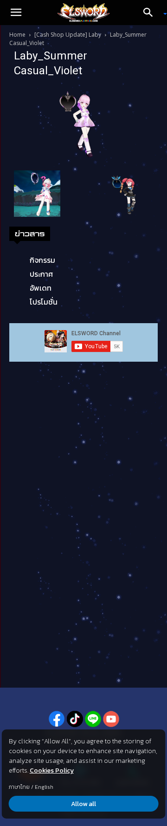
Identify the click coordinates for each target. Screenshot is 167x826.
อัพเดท (40, 287)
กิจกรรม (42, 260)
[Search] (151, 12)
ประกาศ (41, 274)
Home (17, 35)
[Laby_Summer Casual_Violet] (83, 125)
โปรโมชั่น (44, 301)
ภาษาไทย (19, 787)
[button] (16, 12)
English (44, 787)
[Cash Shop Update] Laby (67, 35)
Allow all (83, 804)
